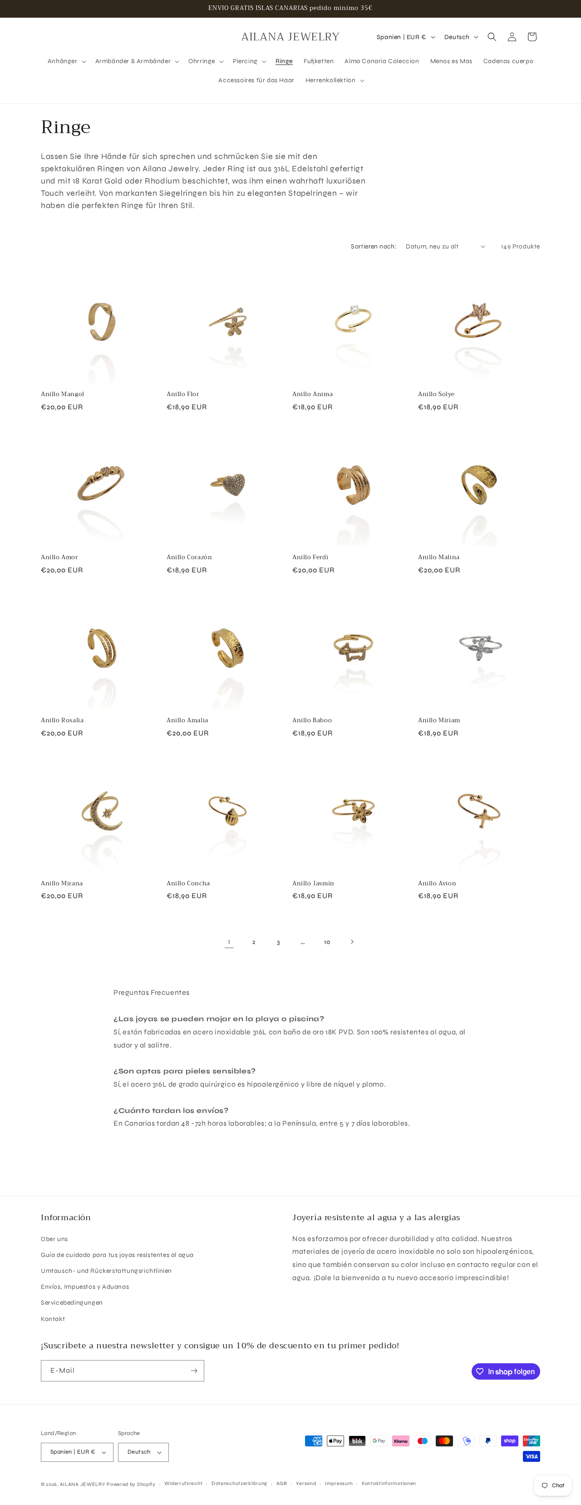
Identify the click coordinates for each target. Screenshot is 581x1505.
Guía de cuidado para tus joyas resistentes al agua (117, 1255)
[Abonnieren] (194, 1370)
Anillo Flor (183, 394)
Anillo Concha (188, 884)
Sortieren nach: (374, 246)
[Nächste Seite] (352, 942)
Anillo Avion (437, 884)
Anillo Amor (59, 557)
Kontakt (53, 1319)
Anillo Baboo (312, 721)
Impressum (339, 1483)
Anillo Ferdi (310, 557)
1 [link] (229, 941)
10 (327, 942)
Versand (306, 1483)
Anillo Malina (439, 557)
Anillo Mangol (62, 394)
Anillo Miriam (439, 721)
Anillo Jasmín (313, 884)
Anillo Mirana (62, 884)
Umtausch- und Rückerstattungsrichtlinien (106, 1271)
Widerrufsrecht (183, 1483)
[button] (66, 61)
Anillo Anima (312, 394)
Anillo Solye (436, 394)
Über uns (54, 1239)
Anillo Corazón (189, 557)
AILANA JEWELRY (82, 1484)
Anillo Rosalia (62, 721)
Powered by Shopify (131, 1484)
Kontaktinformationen (389, 1483)
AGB (281, 1483)
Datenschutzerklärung (239, 1483)
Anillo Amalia (187, 721)
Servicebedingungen (72, 1302)
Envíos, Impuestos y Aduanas (85, 1287)
